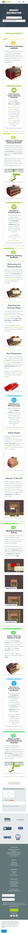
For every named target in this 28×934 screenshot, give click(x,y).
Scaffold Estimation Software (14, 854)
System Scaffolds (14, 855)
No (8, 796)
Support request (14, 875)
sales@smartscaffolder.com (14, 890)
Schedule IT (10, 414)
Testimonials (14, 863)
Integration (14, 851)
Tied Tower (11, 109)
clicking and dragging (9, 279)
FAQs (14, 873)
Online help (14, 871)
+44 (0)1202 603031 (14, 889)
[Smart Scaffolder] (6, 2)
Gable (13, 438)
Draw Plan (10, 120)
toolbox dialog (7, 316)
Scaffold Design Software (14, 849)
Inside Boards (13, 491)
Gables (10, 704)
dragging (14, 441)
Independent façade (13, 107)
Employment (14, 862)
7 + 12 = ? (8, 800)
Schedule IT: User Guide (14, 240)
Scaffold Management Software (14, 852)
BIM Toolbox (16, 118)
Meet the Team (14, 865)
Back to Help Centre (14, 783)
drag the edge (18, 373)
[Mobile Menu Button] (24, 1)
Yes (8, 792)
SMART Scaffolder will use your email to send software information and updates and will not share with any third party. (14, 904)
